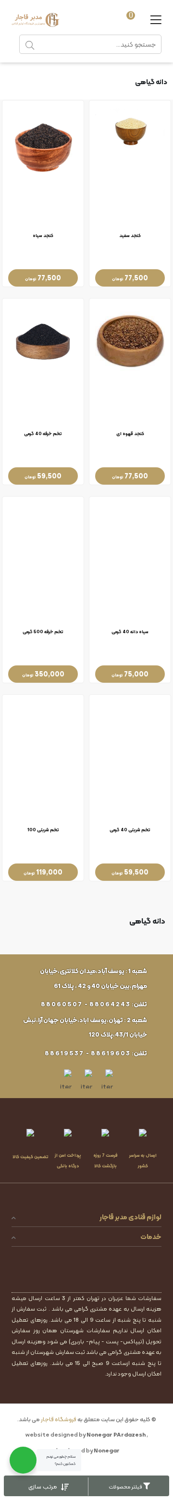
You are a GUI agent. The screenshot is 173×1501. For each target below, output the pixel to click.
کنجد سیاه (43, 236)
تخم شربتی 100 (43, 830)
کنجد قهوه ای (130, 434)
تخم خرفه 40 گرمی (43, 434)
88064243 (110, 1004)
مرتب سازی (43, 1486)
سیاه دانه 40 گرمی (129, 632)
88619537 (64, 1053)
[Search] (30, 44)
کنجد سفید (130, 236)
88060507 (62, 1004)
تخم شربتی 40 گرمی (130, 830)
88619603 (111, 1053)
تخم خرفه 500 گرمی (43, 632)
